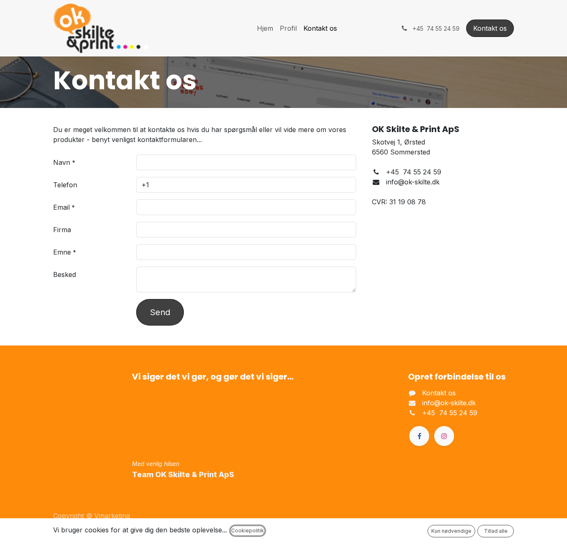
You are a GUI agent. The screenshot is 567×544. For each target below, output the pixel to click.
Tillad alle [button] (496, 531)
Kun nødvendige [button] (451, 531)
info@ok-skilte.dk (449, 403)
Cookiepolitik (247, 530)
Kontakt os (490, 28)
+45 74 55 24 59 (449, 413)
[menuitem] (265, 28)
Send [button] (160, 312)
